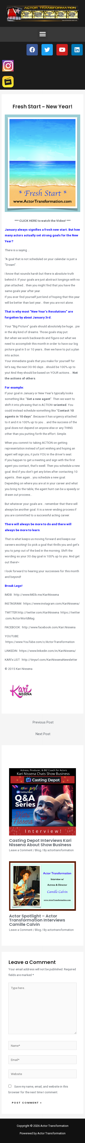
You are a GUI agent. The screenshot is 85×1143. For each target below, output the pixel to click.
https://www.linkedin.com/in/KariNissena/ (47, 650)
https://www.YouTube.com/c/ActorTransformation (40, 642)
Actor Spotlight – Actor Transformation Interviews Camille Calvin (37, 920)
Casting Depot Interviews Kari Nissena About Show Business (40, 842)
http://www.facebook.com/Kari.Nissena (48, 627)
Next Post (43, 734)
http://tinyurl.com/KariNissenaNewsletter (49, 659)
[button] (42, 34)
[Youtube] (62, 49)
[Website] (42, 1075)
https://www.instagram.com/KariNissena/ (51, 603)
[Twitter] (47, 49)
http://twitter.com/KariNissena (38, 612)
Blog (38, 850)
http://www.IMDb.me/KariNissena (36, 594)
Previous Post (43, 722)
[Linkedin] (77, 49)
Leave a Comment (20, 850)
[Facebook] (32, 49)
